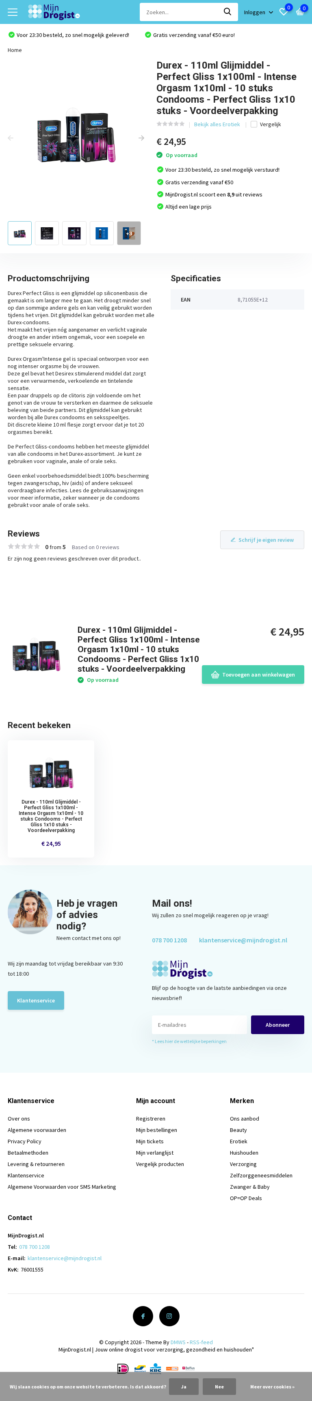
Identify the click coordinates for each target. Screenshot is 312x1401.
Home (15, 50)
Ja (183, 1387)
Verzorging (243, 1164)
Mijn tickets (150, 1141)
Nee (219, 1387)
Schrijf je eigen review (266, 539)
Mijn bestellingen (156, 1130)
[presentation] (10, 138)
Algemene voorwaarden (37, 1130)
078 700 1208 (169, 940)
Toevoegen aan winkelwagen (258, 674)
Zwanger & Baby (250, 1186)
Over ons (19, 1118)
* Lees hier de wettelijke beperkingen (189, 1041)
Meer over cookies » (272, 1387)
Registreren (150, 1118)
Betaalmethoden (28, 1152)
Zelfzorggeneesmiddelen (261, 1175)
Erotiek (238, 1141)
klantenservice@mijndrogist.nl (243, 940)
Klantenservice (36, 1000)
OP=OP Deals (246, 1198)
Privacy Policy (24, 1141)
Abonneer (278, 1024)
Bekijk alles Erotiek (217, 124)
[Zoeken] (228, 12)
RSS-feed (201, 1342)
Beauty (238, 1130)
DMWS (178, 1342)
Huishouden (244, 1152)
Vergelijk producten (160, 1164)
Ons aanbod (244, 1118)
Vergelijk (270, 124)
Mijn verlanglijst (154, 1152)
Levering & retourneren (36, 1164)
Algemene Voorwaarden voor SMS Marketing (62, 1186)
